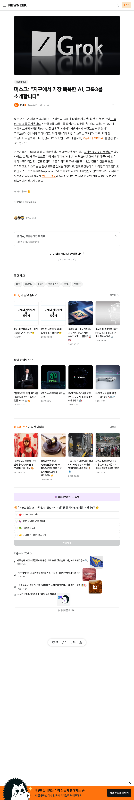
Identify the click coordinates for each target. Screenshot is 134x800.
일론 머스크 (53, 284)
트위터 (66, 284)
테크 (18, 284)
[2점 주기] (63, 260)
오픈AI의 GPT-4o (93, 138)
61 (57, 642)
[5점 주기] (75, 260)
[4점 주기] (71, 260)
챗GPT (77, 284)
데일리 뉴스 (21, 81)
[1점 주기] (59, 260)
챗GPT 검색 (49, 176)
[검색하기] (117, 5)
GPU (44, 129)
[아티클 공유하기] (112, 104)
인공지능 (29, 284)
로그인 (126, 5)
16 (74, 642)
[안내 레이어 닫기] (129, 782)
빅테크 (40, 284)
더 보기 (113, 295)
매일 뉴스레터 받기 (119, 792)
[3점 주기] (67, 260)
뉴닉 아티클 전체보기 (67, 610)
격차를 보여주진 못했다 (97, 152)
